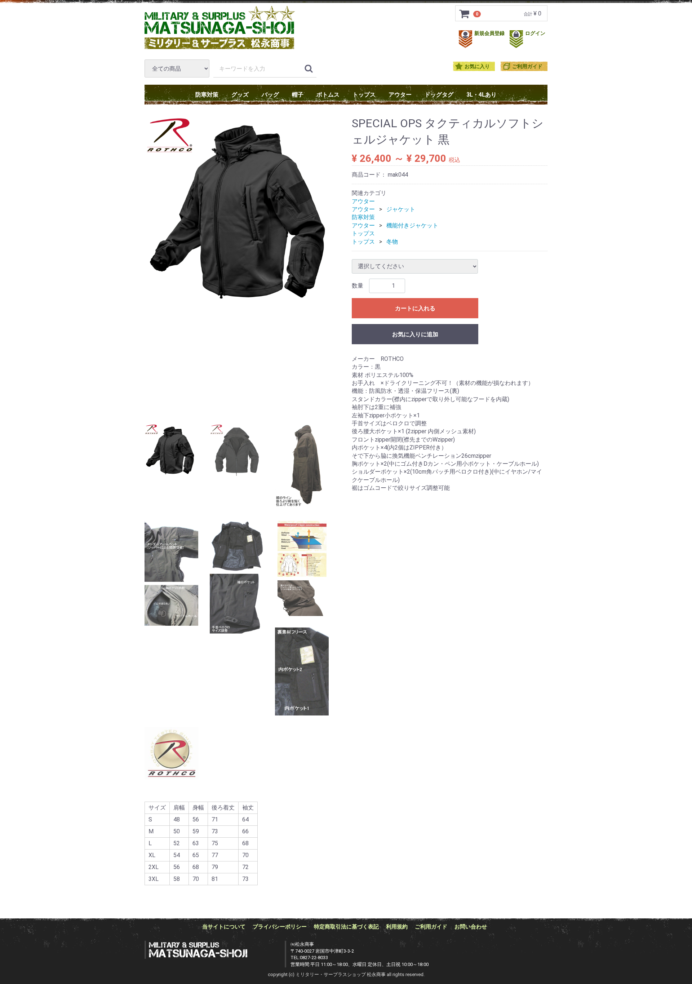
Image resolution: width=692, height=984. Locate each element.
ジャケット (400, 209)
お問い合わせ (470, 926)
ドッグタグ (439, 94)
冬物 (392, 241)
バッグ (270, 94)
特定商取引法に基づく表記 (346, 926)
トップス (364, 94)
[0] (465, 14)
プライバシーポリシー (280, 926)
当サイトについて (223, 926)
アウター (400, 94)
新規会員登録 (490, 33)
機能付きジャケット (412, 225)
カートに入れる (415, 308)
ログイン (535, 33)
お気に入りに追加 (415, 334)
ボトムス (328, 94)
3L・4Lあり (481, 94)
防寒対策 (206, 94)
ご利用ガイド (527, 66)
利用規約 (397, 926)
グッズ (240, 94)
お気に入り (477, 66)
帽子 (297, 94)
